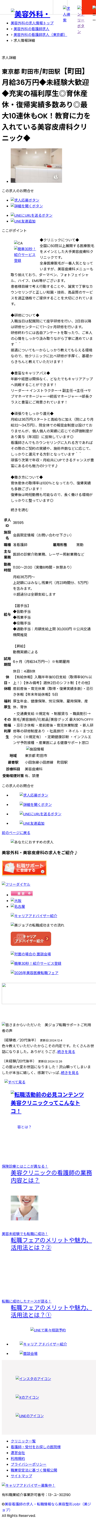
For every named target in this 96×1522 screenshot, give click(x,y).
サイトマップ (21, 1476)
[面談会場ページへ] (48, 954)
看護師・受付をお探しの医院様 (36, 1447)
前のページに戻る (16, 832)
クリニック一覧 (23, 1441)
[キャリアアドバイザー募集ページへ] (48, 1485)
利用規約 (18, 1458)
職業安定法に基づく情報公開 (34, 1470)
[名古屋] (18, 906)
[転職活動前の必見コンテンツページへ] (48, 1102)
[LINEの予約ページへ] (48, 1330)
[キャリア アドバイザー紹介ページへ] (48, 940)
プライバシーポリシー (28, 1464)
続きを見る (66, 1051)
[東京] (22, 895)
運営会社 (18, 1452)
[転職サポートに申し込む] (24, 875)
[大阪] (16, 900)
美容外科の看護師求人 (31, 29)
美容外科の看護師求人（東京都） (40, 34)
